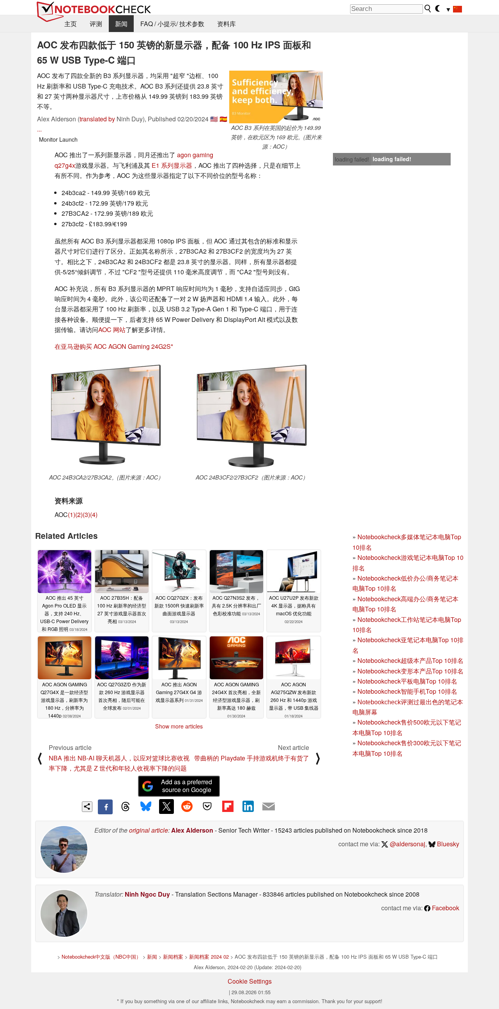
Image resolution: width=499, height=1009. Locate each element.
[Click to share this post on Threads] (125, 806)
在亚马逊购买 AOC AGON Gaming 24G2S (113, 346)
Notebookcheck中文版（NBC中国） (101, 956)
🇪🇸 (223, 118)
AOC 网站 (112, 329)
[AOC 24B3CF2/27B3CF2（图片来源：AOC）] (252, 415)
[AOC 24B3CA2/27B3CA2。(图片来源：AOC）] (106, 415)
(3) (86, 514)
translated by (97, 118)
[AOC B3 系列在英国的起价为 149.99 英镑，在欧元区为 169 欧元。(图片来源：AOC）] (276, 97)
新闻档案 (173, 956)
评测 (96, 23)
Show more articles (179, 726)
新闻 (121, 23)
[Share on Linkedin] (248, 806)
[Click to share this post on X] (166, 806)
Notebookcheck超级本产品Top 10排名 (410, 660)
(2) (79, 514)
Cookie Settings (250, 981)
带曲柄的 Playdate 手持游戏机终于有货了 (251, 757)
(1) (71, 514)
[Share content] (87, 806)
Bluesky (447, 843)
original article (148, 830)
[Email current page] (268, 806)
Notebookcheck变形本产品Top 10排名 (410, 670)
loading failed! (352, 159)
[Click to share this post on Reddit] (186, 806)
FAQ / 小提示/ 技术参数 (172, 23)
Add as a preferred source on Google (186, 785)
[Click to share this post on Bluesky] (145, 806)
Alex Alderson (192, 830)
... (39, 128)
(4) (93, 514)
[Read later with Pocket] (207, 806)
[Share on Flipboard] (227, 806)
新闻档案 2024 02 (209, 956)
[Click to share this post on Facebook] (105, 806)
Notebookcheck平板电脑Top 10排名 (407, 681)
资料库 (226, 23)
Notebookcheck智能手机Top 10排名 (407, 691)
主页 (70, 23)
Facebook (444, 907)
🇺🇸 (214, 118)
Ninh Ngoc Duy (147, 894)
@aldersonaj (406, 843)
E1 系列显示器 (172, 165)
